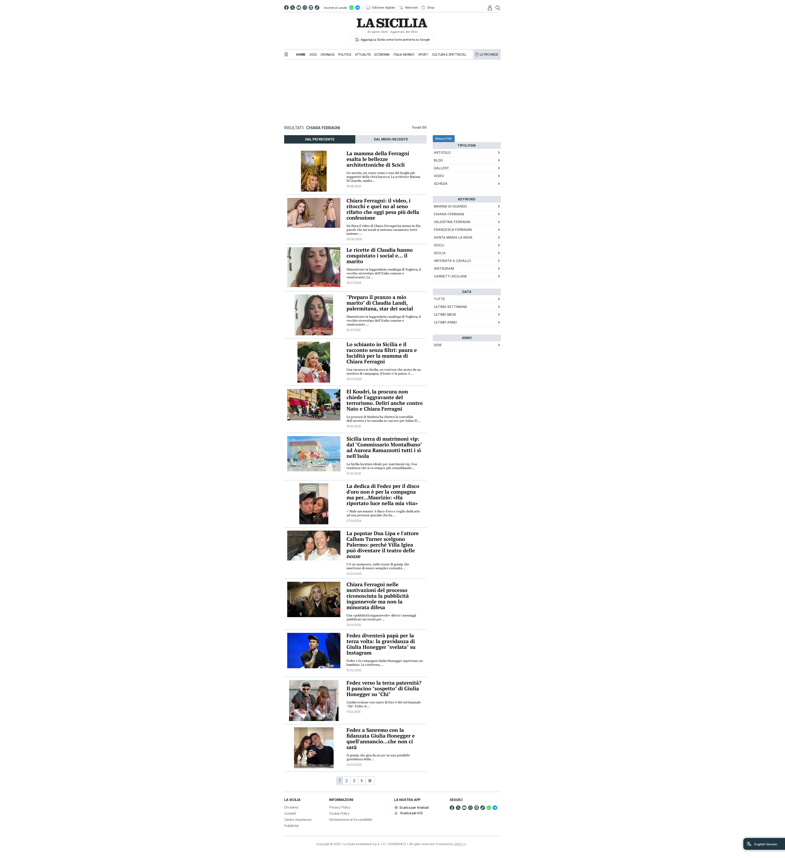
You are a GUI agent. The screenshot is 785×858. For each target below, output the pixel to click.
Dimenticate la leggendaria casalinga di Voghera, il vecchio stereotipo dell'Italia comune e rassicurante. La (384, 273)
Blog (438, 160)
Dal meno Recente (391, 139)
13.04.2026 (354, 625)
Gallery (441, 168)
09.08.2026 (354, 239)
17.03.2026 (354, 711)
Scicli (439, 245)
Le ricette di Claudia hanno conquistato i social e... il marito (380, 256)
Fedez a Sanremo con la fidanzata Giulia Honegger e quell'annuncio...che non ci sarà (381, 739)
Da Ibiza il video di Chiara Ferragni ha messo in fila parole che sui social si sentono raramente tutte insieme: (383, 229)
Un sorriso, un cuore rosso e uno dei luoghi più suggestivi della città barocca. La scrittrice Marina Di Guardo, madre (383, 177)
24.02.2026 (354, 764)
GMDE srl (460, 844)
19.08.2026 (354, 186)
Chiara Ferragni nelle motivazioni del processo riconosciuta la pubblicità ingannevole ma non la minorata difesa (378, 596)
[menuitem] (301, 54)
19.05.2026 (354, 426)
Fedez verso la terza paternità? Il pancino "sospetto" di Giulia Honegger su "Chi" (384, 688)
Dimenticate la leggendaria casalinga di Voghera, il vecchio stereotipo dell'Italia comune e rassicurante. (384, 320)
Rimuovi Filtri (443, 138)
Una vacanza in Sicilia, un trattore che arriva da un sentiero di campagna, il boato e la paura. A (384, 371)
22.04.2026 (354, 573)
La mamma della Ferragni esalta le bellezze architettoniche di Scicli (378, 159)
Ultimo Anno (445, 322)
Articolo (442, 152)
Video (439, 176)
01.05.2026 (354, 473)
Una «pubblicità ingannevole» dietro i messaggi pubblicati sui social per (381, 617)
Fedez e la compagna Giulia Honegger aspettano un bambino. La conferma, (385, 662)
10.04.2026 (354, 670)
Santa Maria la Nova (453, 237)
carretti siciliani (450, 276)
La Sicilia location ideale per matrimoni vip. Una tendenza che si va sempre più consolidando (382, 466)
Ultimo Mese (445, 314)
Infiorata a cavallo (452, 261)
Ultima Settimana (450, 307)
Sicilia (440, 253)
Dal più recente (319, 139)
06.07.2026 (354, 379)
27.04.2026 (354, 520)
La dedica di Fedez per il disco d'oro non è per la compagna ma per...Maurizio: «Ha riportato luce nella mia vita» (383, 495)
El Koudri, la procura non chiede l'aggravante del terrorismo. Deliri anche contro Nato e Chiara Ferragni (385, 400)
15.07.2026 (354, 330)
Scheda (440, 184)
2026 (438, 345)
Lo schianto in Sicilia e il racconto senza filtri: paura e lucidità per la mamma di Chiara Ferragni (382, 353)
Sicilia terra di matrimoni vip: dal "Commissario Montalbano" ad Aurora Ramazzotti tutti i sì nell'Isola (384, 447)
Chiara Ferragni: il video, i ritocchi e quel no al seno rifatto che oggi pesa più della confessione (383, 209)
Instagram (444, 268)
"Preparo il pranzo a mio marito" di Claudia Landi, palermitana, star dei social (380, 303)
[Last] (370, 781)
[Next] (362, 781)
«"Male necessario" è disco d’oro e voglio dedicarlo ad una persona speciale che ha (383, 513)
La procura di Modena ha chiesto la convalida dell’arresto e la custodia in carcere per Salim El (383, 418)
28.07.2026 (354, 282)
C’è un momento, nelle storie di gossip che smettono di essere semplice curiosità (378, 566)
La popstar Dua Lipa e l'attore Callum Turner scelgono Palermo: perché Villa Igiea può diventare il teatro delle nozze (383, 545)
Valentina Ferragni (452, 222)
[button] (490, 8)
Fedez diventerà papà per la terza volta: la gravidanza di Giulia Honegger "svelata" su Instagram (381, 644)
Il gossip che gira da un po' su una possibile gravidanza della (378, 757)
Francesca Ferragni (453, 230)
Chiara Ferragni (449, 214)
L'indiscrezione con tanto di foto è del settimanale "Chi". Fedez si (384, 704)
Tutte (439, 299)
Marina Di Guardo (450, 206)
